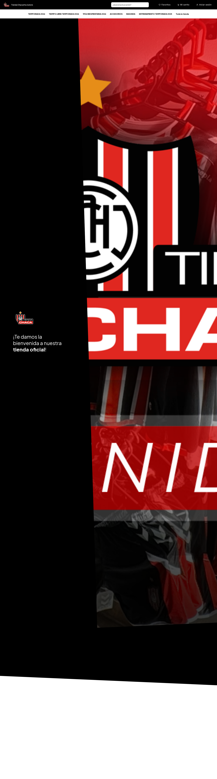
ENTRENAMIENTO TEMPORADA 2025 (155, 14)
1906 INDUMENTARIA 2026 (94, 14)
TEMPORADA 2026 (36, 14)
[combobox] (130, 4)
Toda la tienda (182, 14)
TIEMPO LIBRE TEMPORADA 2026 (64, 14)
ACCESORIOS (116, 14)
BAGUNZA (130, 14)
